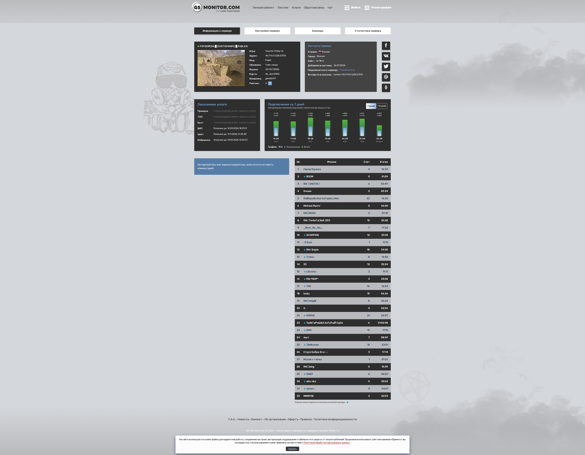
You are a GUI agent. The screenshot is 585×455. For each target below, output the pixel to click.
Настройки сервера (267, 30)
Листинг (283, 7)
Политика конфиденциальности (335, 419)
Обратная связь (314, 7)
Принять (292, 449)
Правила (306, 419)
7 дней (371, 106)
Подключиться (347, 70)
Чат (330, 7)
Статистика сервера (368, 30)
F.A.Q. (232, 419)
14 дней (382, 106)
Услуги (296, 7)
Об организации (275, 419)
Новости (243, 419)
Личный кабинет (263, 7)
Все (281, 147)
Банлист (257, 419)
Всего (307, 147)
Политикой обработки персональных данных (327, 442)
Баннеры (317, 30)
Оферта (293, 419)
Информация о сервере (217, 30)
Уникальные (293, 147)
